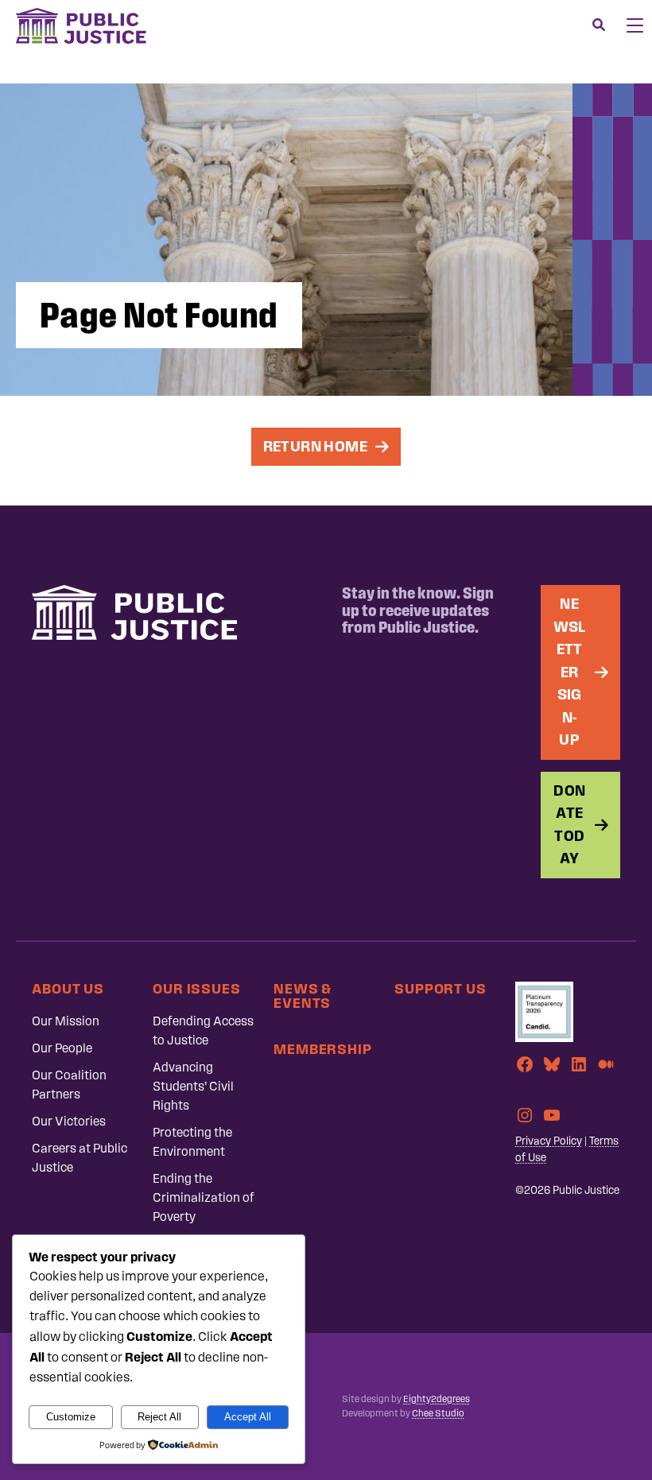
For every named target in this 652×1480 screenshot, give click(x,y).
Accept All (247, 1417)
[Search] (598, 25)
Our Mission (65, 1021)
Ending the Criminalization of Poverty (203, 1197)
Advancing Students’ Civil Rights (193, 1086)
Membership (323, 1048)
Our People (62, 1048)
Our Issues (197, 988)
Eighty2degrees (436, 1399)
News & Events (303, 995)
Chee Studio (438, 1413)
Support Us (440, 988)
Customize (70, 1417)
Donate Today (569, 824)
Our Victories (69, 1121)
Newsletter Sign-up (569, 671)
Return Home (315, 446)
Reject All (159, 1417)
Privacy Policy (548, 1141)
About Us (68, 988)
